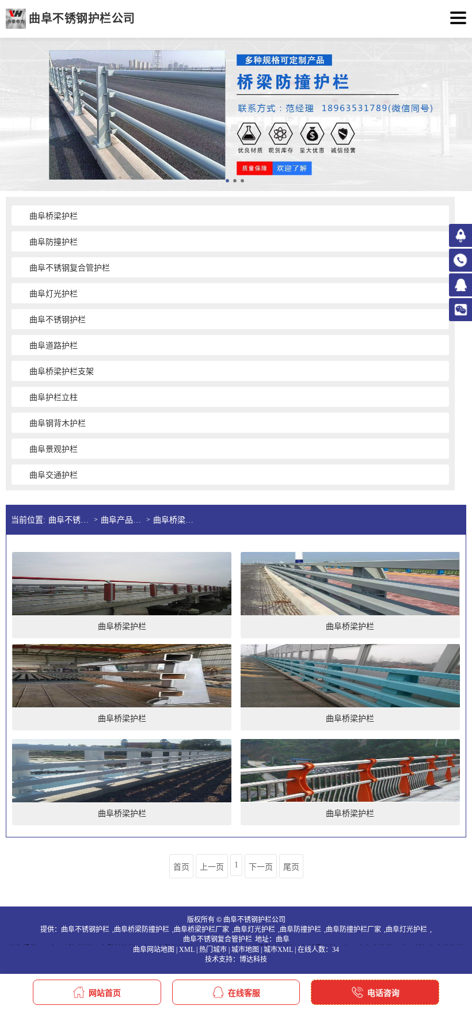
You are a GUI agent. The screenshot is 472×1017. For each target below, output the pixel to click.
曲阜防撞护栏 (300, 929)
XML (187, 950)
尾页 (291, 867)
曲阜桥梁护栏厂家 (201, 929)
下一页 (261, 867)
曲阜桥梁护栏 (176, 520)
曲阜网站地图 (153, 950)
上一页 (212, 867)
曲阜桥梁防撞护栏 (141, 929)
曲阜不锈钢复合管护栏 (217, 939)
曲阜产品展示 (123, 520)
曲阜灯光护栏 (254, 929)
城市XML (278, 950)
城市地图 (245, 950)
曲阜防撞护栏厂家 (353, 929)
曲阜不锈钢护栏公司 (71, 520)
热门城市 (213, 950)
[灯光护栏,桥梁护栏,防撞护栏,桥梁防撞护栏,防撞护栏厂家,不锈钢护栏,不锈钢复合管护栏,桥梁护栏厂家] (16, 19)
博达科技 (253, 959)
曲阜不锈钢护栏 (85, 929)
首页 (181, 867)
